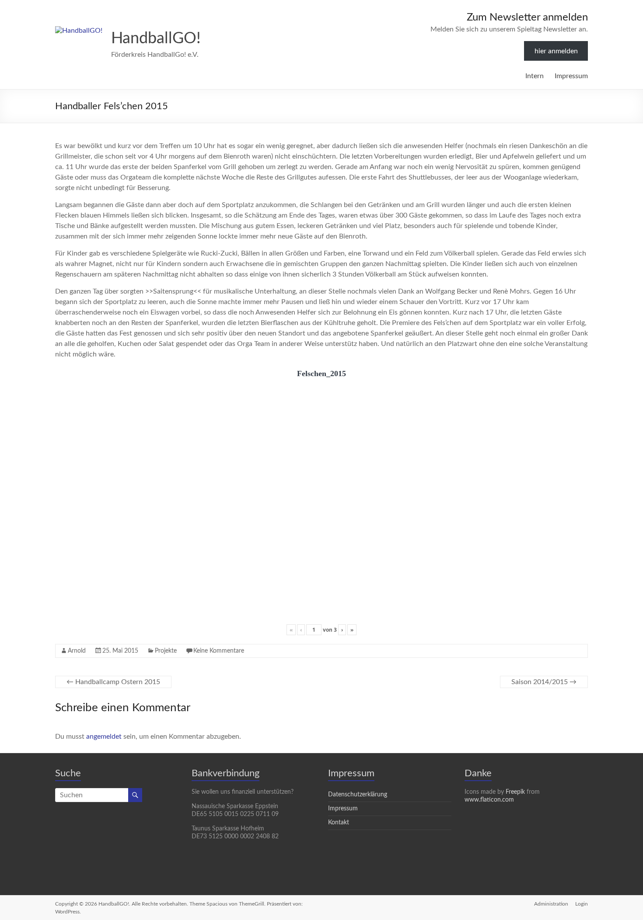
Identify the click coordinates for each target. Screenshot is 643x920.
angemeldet (104, 736)
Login (581, 903)
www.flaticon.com (489, 800)
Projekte (166, 651)
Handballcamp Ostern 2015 (113, 681)
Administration (551, 903)
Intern (534, 76)
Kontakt (338, 823)
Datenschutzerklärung (357, 795)
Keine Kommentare (218, 651)
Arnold (77, 651)
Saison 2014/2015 (544, 681)
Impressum (571, 76)
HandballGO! (156, 38)
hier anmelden (556, 51)
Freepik (515, 792)
